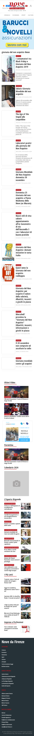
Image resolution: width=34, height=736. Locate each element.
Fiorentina (4, 655)
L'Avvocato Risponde (7, 679)
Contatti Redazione (6, 715)
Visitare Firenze (5, 696)
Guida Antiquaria (6, 686)
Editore (3, 713)
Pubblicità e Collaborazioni (8, 720)
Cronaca (7, 15)
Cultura (3, 659)
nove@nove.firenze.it (7, 727)
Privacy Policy (5, 722)
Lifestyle (4, 662)
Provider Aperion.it (6, 717)
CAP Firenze (4, 705)
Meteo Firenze (5, 700)
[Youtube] (26, 6)
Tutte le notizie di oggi (7, 664)
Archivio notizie (5, 666)
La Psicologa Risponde (7, 681)
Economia (16, 15)
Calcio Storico (5, 674)
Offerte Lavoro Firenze (7, 693)
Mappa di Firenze (6, 698)
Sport (23, 15)
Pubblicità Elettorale (7, 724)
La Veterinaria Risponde (8, 683)
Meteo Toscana (5, 703)
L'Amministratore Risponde (8, 676)
